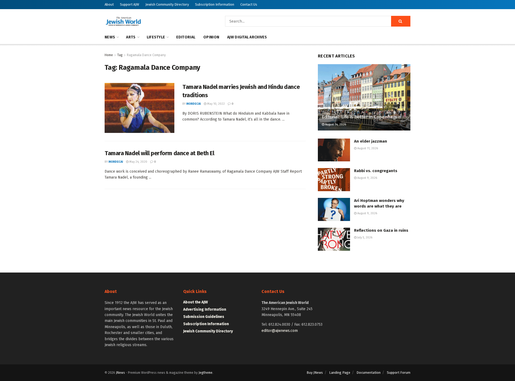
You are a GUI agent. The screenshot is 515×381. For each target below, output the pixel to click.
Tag (120, 55)
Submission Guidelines (203, 316)
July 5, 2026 (364, 237)
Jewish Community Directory (167, 4)
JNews (120, 373)
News (110, 37)
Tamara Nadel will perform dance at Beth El (159, 153)
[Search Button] (400, 21)
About (109, 4)
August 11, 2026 (367, 148)
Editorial (186, 37)
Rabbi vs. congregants (375, 170)
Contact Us (248, 4)
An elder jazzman (370, 141)
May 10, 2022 (215, 104)
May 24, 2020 (137, 162)
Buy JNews (315, 373)
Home (109, 55)
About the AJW (195, 302)
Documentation (368, 373)
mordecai (193, 104)
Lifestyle (156, 37)
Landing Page (339, 373)
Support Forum (398, 373)
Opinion (211, 37)
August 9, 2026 (366, 178)
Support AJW (129, 4)
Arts (130, 37)
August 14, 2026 (335, 124)
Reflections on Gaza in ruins (381, 230)
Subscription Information (214, 4)
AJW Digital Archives (247, 37)
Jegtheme (205, 373)
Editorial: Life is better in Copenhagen (361, 117)
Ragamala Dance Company (146, 55)
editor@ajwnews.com (280, 330)
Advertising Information (204, 309)
